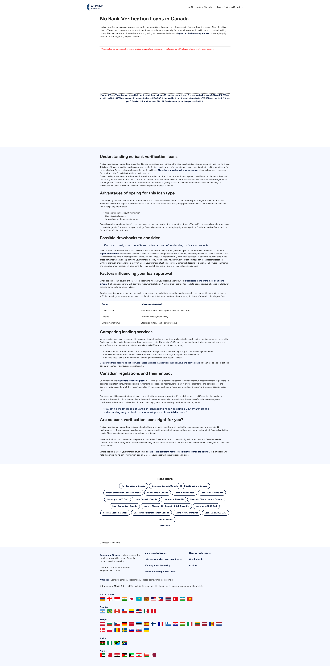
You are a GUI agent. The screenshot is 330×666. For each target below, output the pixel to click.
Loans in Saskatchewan (212, 492)
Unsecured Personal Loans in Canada (151, 513)
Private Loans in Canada (195, 486)
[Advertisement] (165, 73)
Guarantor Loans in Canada (165, 486)
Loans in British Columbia (177, 506)
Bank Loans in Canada (157, 492)
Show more (165, 525)
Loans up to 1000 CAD (117, 499)
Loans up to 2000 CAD (215, 513)
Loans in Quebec (165, 519)
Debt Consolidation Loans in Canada (123, 492)
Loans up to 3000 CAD (206, 506)
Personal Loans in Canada (115, 513)
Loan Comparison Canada (199, 7)
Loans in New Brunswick (186, 513)
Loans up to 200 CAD (173, 499)
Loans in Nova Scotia (184, 492)
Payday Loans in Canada (133, 486)
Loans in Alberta (151, 506)
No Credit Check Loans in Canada (206, 499)
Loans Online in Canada (229, 7)
